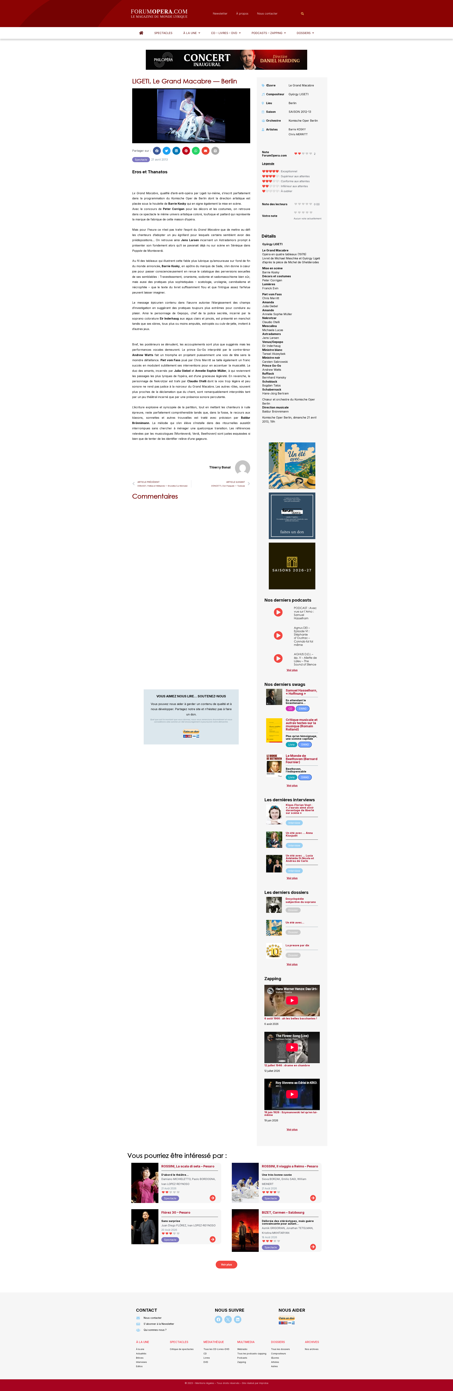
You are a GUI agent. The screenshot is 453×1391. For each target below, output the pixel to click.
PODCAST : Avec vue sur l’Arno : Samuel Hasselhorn (305, 613)
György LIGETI (299, 94)
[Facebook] (218, 1319)
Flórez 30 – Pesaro (175, 1212)
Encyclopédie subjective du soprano (301, 900)
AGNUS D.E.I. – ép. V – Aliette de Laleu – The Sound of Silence (305, 659)
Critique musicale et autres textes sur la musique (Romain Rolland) (301, 724)
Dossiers (304, 33)
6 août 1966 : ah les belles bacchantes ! (290, 1018)
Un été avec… (295, 922)
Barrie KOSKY (297, 129)
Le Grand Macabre (301, 85)
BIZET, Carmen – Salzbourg (283, 1212)
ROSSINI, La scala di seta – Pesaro (187, 1166)
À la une (190, 33)
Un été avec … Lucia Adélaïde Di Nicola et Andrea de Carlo (300, 858)
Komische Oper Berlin (303, 120)
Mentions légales (205, 1383)
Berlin (292, 103)
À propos (242, 13)
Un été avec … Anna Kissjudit (299, 834)
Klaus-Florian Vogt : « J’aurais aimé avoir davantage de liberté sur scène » (300, 809)
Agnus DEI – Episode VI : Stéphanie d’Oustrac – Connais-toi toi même (303, 636)
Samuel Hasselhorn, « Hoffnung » (301, 692)
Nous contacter (267, 13)
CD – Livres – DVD (224, 33)
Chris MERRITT (298, 134)
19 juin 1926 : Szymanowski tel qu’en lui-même (290, 1114)
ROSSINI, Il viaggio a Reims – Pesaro (290, 1166)
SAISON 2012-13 (300, 111)
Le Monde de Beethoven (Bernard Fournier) (301, 759)
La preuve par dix (297, 945)
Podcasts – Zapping (267, 33)
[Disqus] (191, 548)
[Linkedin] (237, 1319)
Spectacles (163, 33)
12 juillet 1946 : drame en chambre (287, 1065)
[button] (191, 33)
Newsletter (220, 13)
